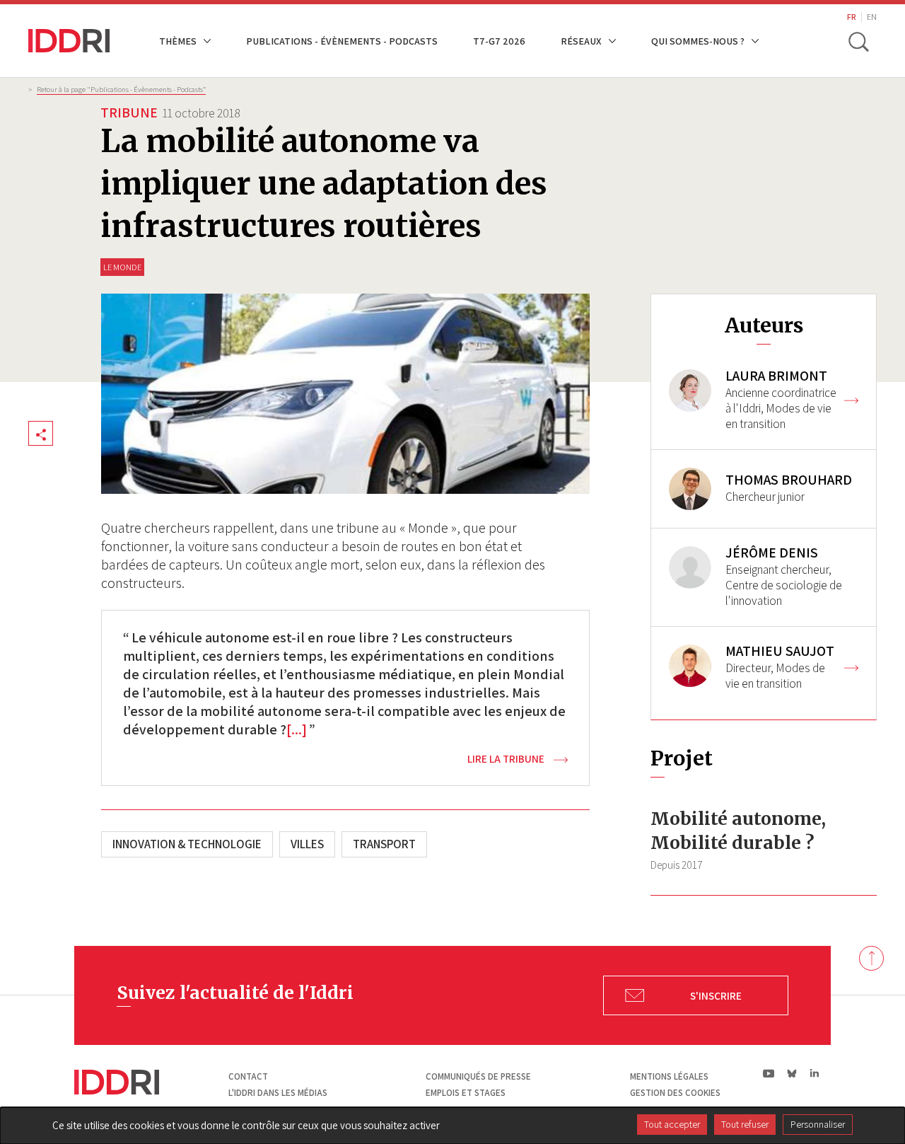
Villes (307, 844)
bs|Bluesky (792, 1073)
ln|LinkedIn (814, 1073)
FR (851, 17)
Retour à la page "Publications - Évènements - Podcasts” (121, 89)
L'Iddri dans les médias (277, 1093)
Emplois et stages (466, 1093)
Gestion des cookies (675, 1093)
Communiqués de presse (478, 1076)
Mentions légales (669, 1076)
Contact (248, 1076)
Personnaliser (817, 1124)
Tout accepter (672, 1124)
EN (872, 17)
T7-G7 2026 (499, 40)
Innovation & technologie (187, 844)
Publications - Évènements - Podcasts (342, 40)
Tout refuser (745, 1124)
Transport (384, 844)
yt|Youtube (769, 1073)
